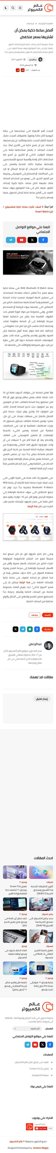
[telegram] (10, 240)
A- (18, 70)
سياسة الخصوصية (40, 1075)
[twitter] (32, 240)
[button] (37, 629)
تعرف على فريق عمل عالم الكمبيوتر (32, 1062)
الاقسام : (49, 1028)
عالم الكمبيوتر (16, 1141)
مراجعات (30, 23)
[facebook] (43, 240)
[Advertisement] (28, 105)
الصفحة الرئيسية (46, 23)
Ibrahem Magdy (40, 1148)
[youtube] (21, 240)
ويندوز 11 (23, 882)
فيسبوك (49, 946)
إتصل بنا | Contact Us (39, 1068)
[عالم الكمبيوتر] (40, 8)
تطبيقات (49, 882)
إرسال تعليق (42, 699)
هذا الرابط (32, 506)
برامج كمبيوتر (47, 914)
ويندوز (24, 946)
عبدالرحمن (33, 59)
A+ (23, 70)
